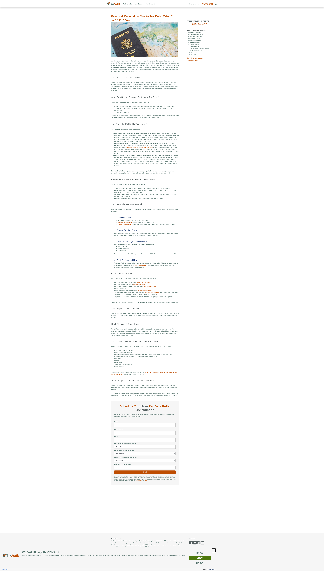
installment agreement (132, 147)
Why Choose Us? (151, 4)
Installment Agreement (125, 222)
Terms (145, 480)
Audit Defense (139, 4)
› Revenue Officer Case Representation (198, 48)
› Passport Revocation (194, 44)
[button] (213, 550)
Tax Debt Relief (127, 4)
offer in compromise (147, 147)
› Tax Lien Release (193, 54)
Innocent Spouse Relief (149, 286)
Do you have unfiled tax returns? (124, 450)
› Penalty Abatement (193, 46)
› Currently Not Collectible (195, 36)
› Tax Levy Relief (192, 52)
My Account (192, 4)
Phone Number (119, 430)
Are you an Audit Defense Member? (125, 457)
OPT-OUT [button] (199, 563)
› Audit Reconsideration (194, 32)
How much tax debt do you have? (125, 443)
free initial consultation (140, 265)
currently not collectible (152, 292)
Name (116, 422)
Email (116, 436)
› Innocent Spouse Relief (194, 38)
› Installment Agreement (194, 40)
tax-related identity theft (144, 290)
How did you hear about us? (123, 464)
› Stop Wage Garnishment (195, 50)
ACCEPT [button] (200, 558)
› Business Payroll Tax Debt (195, 34)
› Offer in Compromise (194, 42)
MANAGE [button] (199, 553)
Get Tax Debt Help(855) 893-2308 (207, 4)
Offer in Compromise (124, 224)
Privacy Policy (138, 480)
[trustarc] (211, 569)
